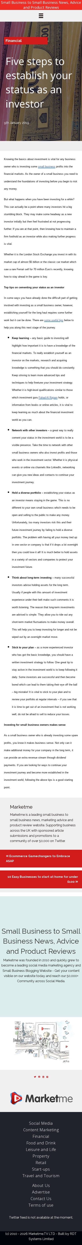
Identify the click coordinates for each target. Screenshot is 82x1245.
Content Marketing (41, 1129)
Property (41, 1156)
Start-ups (41, 1169)
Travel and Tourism (41, 1175)
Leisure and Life (41, 1149)
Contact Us (41, 1198)
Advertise (41, 1192)
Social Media (41, 1123)
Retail (41, 1162)
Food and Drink (41, 1143)
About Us (41, 1185)
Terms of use (40, 1205)
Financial (14, 41)
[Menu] (41, 15)
